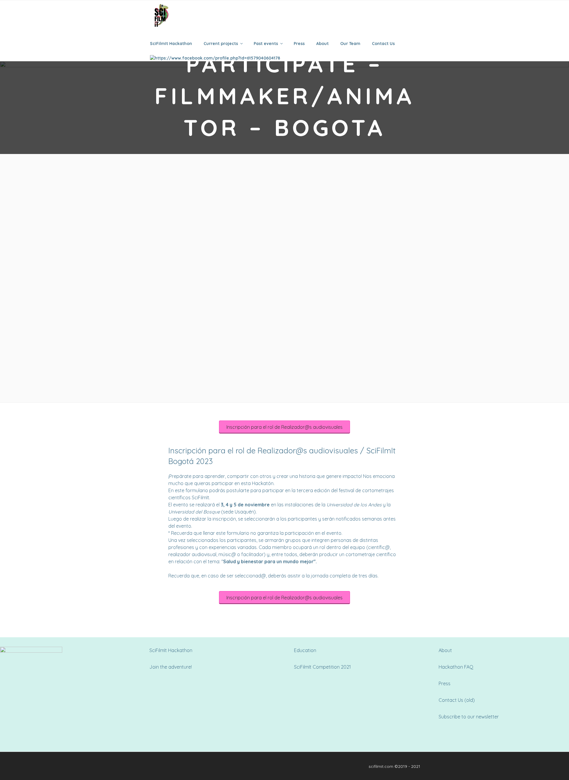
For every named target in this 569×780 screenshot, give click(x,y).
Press (299, 43)
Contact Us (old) (457, 700)
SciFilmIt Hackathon (171, 43)
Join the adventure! (170, 667)
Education (305, 650)
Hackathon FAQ (456, 667)
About (322, 43)
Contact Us (383, 43)
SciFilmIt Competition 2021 (322, 667)
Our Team (350, 43)
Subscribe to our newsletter (469, 717)
